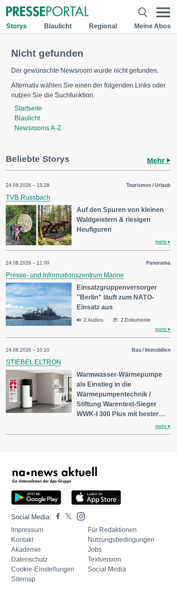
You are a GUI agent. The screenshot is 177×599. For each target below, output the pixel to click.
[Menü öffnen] (163, 12)
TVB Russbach (28, 197)
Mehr (157, 161)
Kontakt (22, 539)
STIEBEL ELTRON (33, 362)
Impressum (27, 529)
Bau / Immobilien (151, 350)
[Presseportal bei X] (66, 517)
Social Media (107, 569)
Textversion (104, 559)
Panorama (158, 263)
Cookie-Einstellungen (43, 569)
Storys (16, 26)
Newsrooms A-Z (37, 127)
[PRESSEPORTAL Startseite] (47, 12)
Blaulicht (58, 26)
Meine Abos (152, 26)
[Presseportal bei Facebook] (55, 517)
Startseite (28, 108)
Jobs (95, 549)
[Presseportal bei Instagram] (78, 515)
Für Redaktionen (112, 529)
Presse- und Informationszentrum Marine (65, 275)
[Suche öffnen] (143, 12)
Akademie (26, 549)
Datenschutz (29, 559)
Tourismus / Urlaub (148, 185)
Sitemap (23, 579)
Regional (103, 26)
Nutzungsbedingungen (121, 539)
